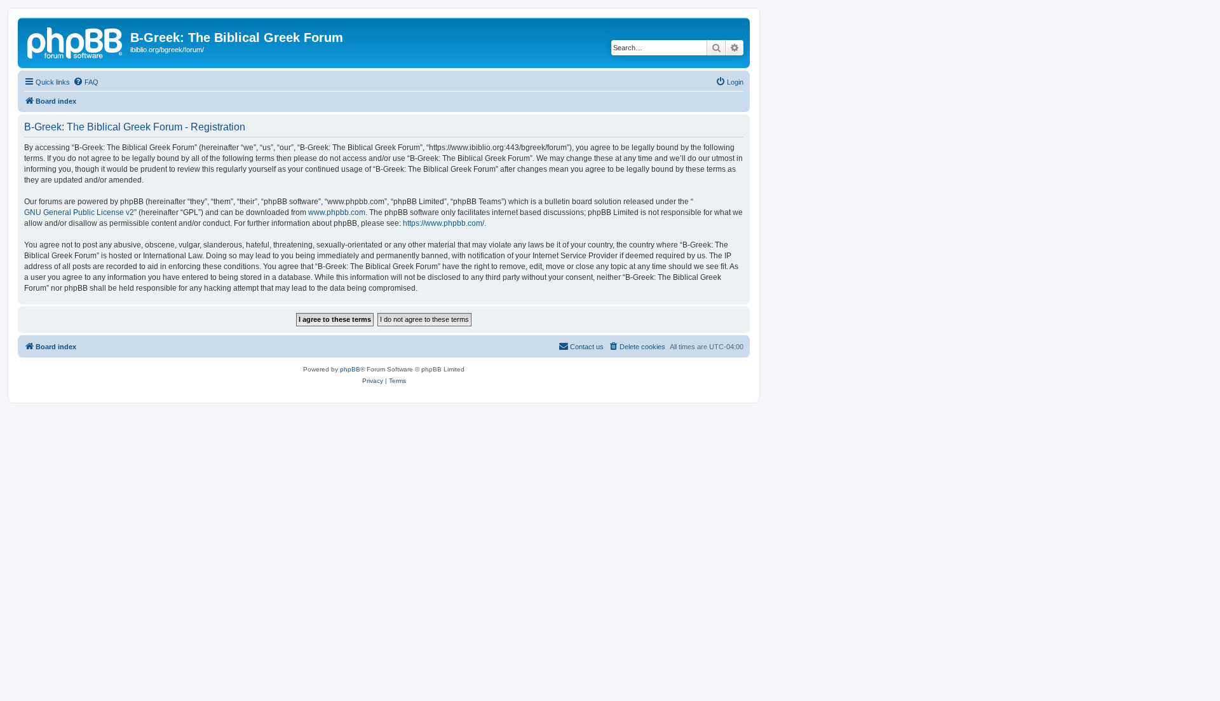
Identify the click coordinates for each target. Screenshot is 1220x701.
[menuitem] (85, 82)
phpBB (350, 369)
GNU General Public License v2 (79, 212)
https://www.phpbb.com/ (443, 223)
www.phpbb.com (336, 212)
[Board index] (75, 41)
